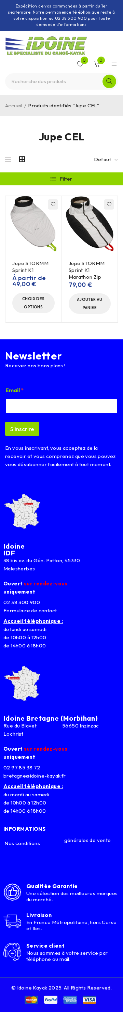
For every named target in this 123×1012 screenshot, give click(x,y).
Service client (45, 945)
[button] (90, 303)
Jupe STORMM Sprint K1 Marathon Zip (87, 270)
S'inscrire (22, 428)
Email (14, 390)
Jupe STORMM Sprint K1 (30, 266)
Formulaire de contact (30, 610)
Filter (66, 178)
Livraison (39, 914)
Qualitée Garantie (52, 886)
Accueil (14, 105)
